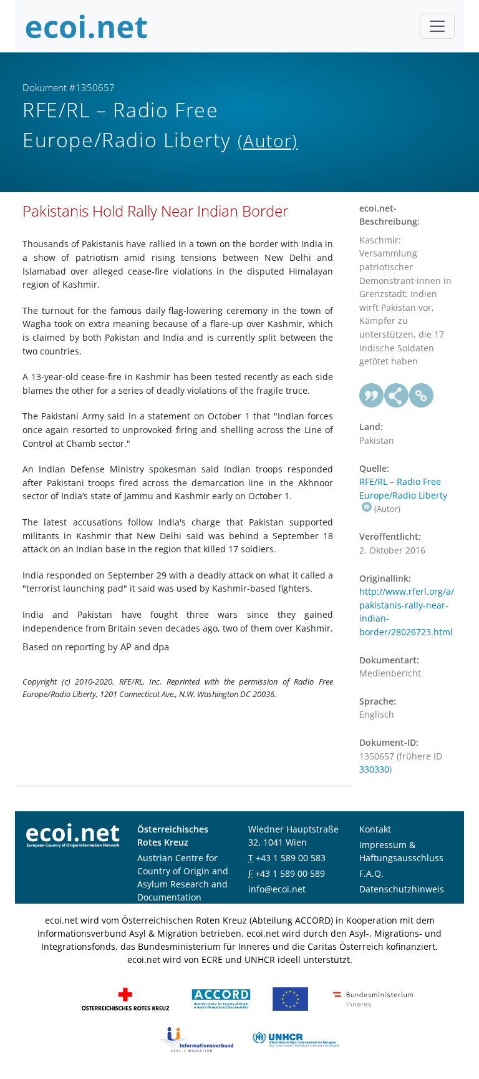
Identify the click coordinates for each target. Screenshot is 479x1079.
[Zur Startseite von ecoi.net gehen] (86, 26)
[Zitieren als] (371, 395)
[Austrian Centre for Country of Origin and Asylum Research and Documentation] (221, 998)
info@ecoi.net (277, 889)
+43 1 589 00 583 (291, 858)
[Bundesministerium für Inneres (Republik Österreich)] (373, 998)
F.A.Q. (371, 873)
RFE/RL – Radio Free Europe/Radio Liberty (403, 488)
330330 (374, 769)
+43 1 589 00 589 (290, 873)
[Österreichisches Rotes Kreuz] (125, 998)
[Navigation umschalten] (437, 26)
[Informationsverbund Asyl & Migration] (196, 1039)
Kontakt (375, 829)
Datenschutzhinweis (401, 889)
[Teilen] (396, 395)
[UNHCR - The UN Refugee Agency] (295, 1039)
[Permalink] (421, 395)
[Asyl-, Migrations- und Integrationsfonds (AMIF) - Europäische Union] (290, 998)
